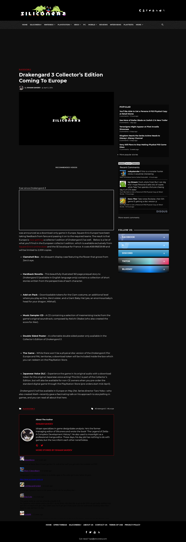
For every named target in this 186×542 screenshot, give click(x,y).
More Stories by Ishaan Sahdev (54, 450)
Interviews (115, 25)
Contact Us (101, 525)
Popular (136, 163)
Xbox (76, 25)
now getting (36, 240)
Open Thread (60, 525)
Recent (128, 163)
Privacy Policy (132, 525)
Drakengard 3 (101, 409)
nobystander (134, 171)
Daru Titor (132, 199)
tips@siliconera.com (98, 539)
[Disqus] (66, 487)
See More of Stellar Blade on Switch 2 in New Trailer (144, 120)
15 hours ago (129, 207)
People (121, 163)
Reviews (103, 25)
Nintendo (48, 25)
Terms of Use (116, 525)
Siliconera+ (36, 25)
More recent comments (128, 217)
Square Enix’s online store (33, 246)
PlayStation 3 (25, 69)
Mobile (91, 25)
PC (84, 25)
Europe (111, 409)
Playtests (128, 25)
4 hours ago (153, 177)
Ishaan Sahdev (33, 88)
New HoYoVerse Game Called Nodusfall (134, 177)
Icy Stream (133, 182)
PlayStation (64, 25)
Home (24, 25)
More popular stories (129, 154)
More (138, 25)
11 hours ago (129, 194)
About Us (88, 525)
